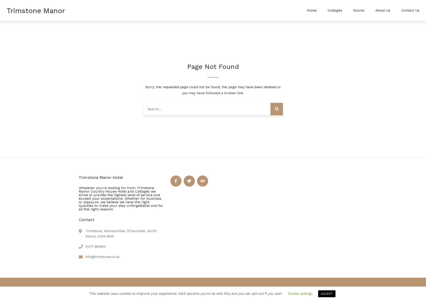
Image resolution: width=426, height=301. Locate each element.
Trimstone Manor (36, 10)
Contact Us (410, 10)
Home (312, 10)
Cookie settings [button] (300, 294)
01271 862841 (95, 247)
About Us (382, 10)
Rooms (358, 10)
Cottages (335, 10)
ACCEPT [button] (327, 293)
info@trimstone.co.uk (102, 257)
